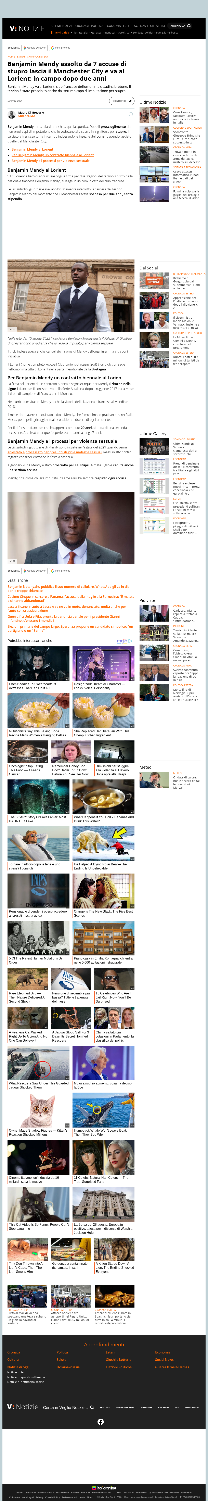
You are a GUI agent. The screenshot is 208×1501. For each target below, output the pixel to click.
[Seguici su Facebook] (101, 1423)
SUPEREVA (186, 1492)
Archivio (163, 1407)
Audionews (177, 26)
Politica (62, 1352)
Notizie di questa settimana (26, 1377)
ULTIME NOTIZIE (62, 25)
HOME (11, 56)
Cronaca (13, 1352)
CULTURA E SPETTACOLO (187, 127)
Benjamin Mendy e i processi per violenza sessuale (51, 160)
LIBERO (20, 1492)
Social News (164, 1360)
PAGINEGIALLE (46, 1492)
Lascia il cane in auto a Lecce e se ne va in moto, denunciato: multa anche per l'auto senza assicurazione (67, 608)
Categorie (146, 1407)
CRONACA (82, 25)
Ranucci (110, 32)
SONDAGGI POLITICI (184, 439)
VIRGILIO (31, 1492)
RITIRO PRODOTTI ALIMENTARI (190, 273)
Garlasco (96, 32)
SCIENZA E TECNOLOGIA (187, 167)
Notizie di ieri (16, 1372)
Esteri (110, 1352)
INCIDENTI (179, 626)
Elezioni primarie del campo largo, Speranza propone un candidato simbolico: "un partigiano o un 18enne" (70, 628)
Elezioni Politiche (119, 1367)
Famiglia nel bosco (167, 32)
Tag (177, 1407)
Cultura (13, 1360)
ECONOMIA (113, 25)
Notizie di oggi (18, 1367)
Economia (162, 1352)
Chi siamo (14, 1497)
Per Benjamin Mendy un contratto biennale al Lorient (53, 155)
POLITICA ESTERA (183, 685)
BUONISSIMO (172, 1492)
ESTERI (127, 25)
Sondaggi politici (143, 32)
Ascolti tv (123, 32)
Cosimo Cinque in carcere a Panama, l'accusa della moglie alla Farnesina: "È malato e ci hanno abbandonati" (71, 598)
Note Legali (28, 1497)
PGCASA (86, 1492)
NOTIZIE (31, 28)
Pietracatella (80, 32)
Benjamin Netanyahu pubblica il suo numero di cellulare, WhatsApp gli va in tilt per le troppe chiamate (68, 588)
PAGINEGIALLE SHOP (67, 1492)
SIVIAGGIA (141, 1492)
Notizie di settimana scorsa (25, 1382)
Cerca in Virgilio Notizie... (65, 1407)
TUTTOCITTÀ (119, 1492)
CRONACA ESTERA (37, 56)
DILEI (131, 1492)
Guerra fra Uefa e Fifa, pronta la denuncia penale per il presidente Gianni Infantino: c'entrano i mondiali (64, 618)
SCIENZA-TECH (144, 25)
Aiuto (89, 1497)
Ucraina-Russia (68, 1367)
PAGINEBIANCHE (101, 1492)
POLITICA (97, 25)
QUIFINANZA (156, 1492)
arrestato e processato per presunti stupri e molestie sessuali (55, 452)
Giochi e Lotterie (118, 1360)
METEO (177, 773)
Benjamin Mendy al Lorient (32, 149)
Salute (61, 1360)
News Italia (192, 1407)
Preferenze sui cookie (73, 1497)
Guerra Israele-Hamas (172, 1367)
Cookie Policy (52, 1497)
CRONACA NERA (182, 147)
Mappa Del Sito (125, 1407)
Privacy (39, 1497)
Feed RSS (105, 1407)
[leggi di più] (130, 114)
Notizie (27, 1406)
